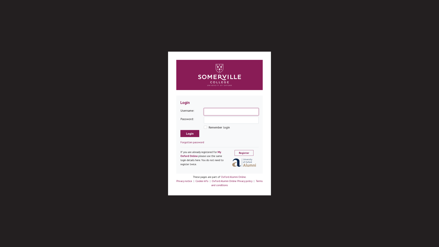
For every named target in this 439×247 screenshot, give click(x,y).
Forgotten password (192, 142)
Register (244, 153)
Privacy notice (184, 181)
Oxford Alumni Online (233, 177)
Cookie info (201, 181)
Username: (187, 111)
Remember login (219, 127)
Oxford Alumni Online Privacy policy (232, 181)
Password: (187, 119)
